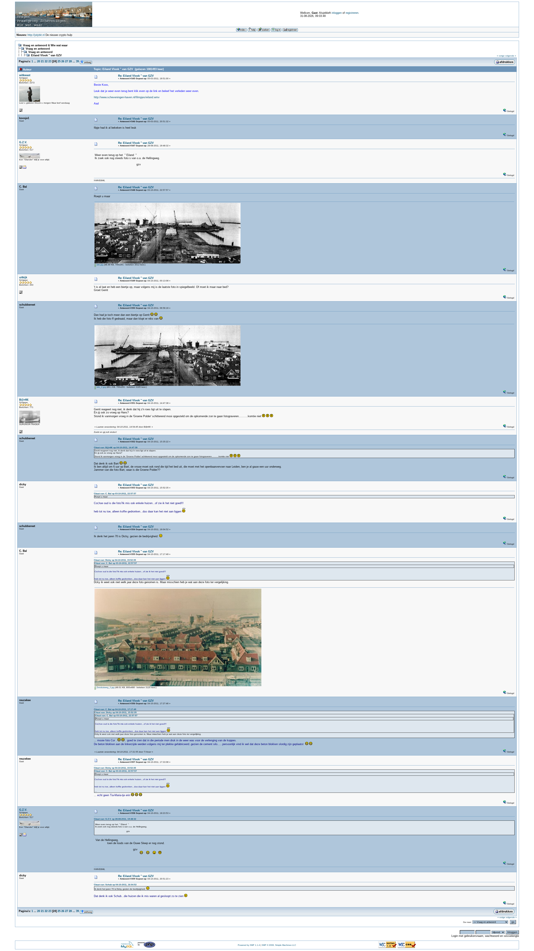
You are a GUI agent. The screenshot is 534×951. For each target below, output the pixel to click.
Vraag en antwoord (38, 48)
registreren (352, 12)
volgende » (510, 56)
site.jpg (99, 264)
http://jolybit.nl (36, 34)
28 (70, 61)
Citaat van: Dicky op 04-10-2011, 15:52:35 (115, 560)
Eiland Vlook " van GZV (46, 55)
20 (38, 61)
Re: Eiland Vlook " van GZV (136, 75)
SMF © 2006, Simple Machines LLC (279, 945)
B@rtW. (24, 399)
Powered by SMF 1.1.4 (249, 945)
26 (62, 61)
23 (49, 61)
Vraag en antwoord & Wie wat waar (45, 45)
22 (46, 61)
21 (42, 61)
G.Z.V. (23, 142)
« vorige (501, 56)
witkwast (24, 75)
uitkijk (23, 277)
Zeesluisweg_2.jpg (105, 687)
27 (66, 61)
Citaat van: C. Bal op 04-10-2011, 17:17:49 (115, 709)
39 (77, 61)
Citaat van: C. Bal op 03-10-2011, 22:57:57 (115, 493)
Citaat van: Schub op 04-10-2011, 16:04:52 (115, 884)
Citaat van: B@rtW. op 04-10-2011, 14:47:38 (115, 447)
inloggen (337, 12)
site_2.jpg (101, 387)
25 (59, 61)
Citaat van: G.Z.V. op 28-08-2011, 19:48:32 (115, 819)
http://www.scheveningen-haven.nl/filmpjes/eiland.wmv (127, 97)
